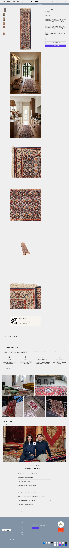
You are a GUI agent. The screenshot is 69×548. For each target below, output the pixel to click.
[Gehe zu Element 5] (4, 26)
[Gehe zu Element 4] (4, 23)
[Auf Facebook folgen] (2, 539)
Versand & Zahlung (24, 524)
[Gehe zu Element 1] (4, 10)
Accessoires (9, 1)
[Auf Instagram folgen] (5, 539)
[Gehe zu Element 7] (4, 33)
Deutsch (57, 1)
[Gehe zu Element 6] (4, 30)
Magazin (18, 1)
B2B (22, 532)
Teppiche (3, 1)
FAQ (22, 534)
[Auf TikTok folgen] (13, 539)
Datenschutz (23, 525)
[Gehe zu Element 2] (4, 14)
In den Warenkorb (56, 42)
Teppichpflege (23, 530)
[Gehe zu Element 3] (4, 19)
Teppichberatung (23, 529)
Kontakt (22, 527)
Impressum (23, 520)
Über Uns (22, 1)
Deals (14, 1)
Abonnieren (6, 530)
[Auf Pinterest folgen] (8, 539)
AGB (22, 522)
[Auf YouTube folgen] (10, 539)
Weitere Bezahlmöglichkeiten (55, 47)
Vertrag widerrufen (24, 535)
